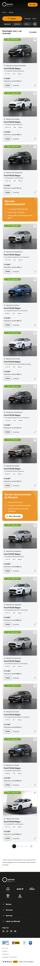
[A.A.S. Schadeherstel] (30, 943)
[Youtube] (15, 931)
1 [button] (14, 846)
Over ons (5, 948)
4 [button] (25, 846)
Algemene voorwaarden (9, 957)
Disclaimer (5, 954)
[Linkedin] (11, 931)
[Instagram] (7, 931)
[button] (31, 846)
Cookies (4, 951)
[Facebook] (3, 931)
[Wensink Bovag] (16, 943)
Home (3, 12)
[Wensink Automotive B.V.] (8, 4)
